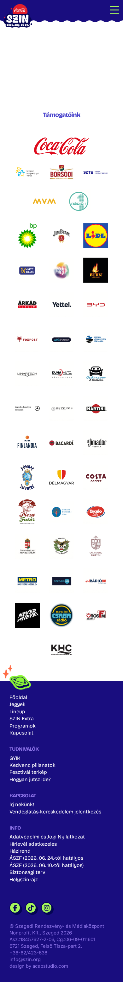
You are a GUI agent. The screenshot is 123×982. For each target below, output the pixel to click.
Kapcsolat (21, 733)
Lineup (17, 712)
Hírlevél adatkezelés (33, 844)
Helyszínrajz (23, 879)
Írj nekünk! (21, 804)
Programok (22, 726)
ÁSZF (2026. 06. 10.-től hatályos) (46, 865)
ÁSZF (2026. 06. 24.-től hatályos (46, 858)
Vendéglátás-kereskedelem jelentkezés (55, 812)
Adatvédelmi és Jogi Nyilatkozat (47, 837)
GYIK (14, 758)
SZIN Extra (21, 719)
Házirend (20, 851)
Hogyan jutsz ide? (30, 779)
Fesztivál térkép (28, 772)
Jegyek (17, 704)
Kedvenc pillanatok (32, 765)
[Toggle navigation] (114, 9)
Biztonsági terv (27, 872)
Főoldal (18, 697)
